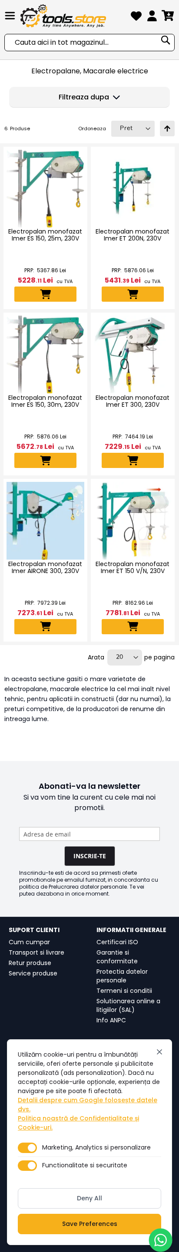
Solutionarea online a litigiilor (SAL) (128, 1005)
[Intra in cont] (152, 18)
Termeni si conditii (124, 990)
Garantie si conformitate (117, 956)
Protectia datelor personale (122, 976)
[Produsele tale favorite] (136, 18)
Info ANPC (111, 1020)
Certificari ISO (117, 942)
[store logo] (73, 15)
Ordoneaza (92, 128)
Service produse (33, 973)
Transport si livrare (36, 952)
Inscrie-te (89, 856)
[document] (89, 1142)
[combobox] (89, 42)
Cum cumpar (29, 942)
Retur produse (30, 963)
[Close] (159, 1052)
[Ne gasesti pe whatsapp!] (160, 1240)
